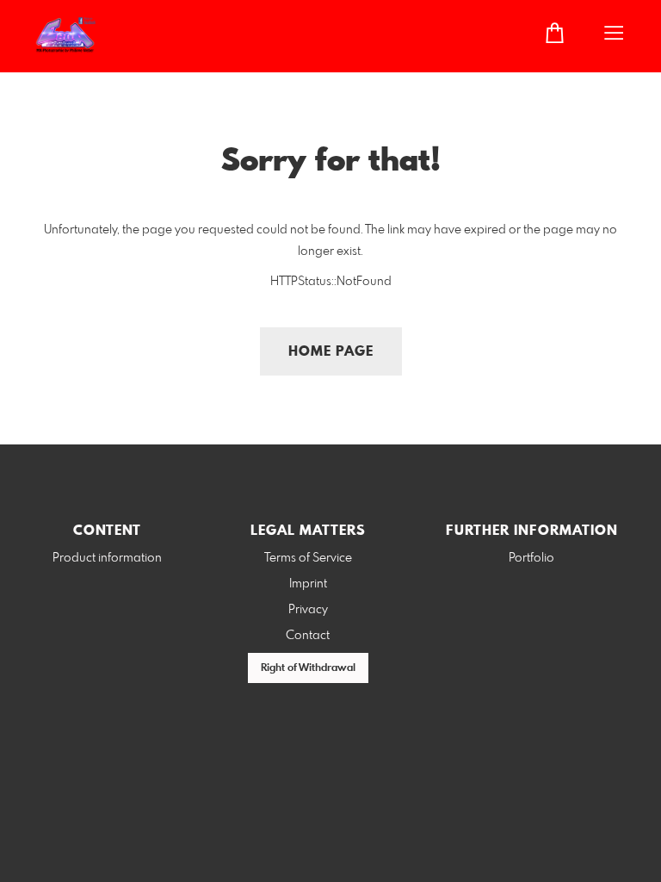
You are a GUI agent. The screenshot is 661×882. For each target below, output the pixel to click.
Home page (331, 352)
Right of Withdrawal (308, 668)
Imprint (308, 584)
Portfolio (531, 558)
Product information (107, 558)
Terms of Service (308, 558)
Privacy (308, 610)
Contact (308, 636)
